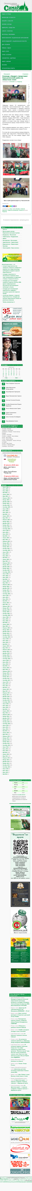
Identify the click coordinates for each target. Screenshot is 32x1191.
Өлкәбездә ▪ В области (8, 17)
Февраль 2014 (6, 757)
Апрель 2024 (6, 537)
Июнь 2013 (5, 772)
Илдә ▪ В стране (6, 14)
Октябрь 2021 (6, 591)
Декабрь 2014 (6, 739)
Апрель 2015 (6, 732)
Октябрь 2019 (6, 635)
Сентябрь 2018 (6, 658)
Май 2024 (5, 536)
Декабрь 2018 (6, 653)
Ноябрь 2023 (6, 546)
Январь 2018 (6, 673)
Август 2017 (5, 682)
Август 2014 (5, 747)
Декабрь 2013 (6, 761)
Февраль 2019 (6, 649)
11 (11, 371)
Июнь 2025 (5, 512)
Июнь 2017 (5, 685)
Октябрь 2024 (6, 526)
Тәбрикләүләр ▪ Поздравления (10, 236)
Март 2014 (5, 756)
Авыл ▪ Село (5, 51)
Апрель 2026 (6, 494)
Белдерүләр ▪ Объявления (9, 234)
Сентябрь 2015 (6, 723)
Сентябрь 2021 (6, 593)
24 (8, 374)
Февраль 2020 (6, 628)
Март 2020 (5, 626)
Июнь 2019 (5, 642)
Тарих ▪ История (6, 54)
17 (8, 373)
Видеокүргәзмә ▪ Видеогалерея (10, 244)
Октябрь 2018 (6, 656)
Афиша (4, 238)
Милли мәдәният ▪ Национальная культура (14, 41)
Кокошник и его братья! (17, 1061)
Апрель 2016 (6, 711)
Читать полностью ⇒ (9, 302)
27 (16, 374)
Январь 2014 (6, 759)
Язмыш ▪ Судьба (6, 48)
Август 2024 (5, 530)
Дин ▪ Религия (6, 44)
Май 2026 (5, 492)
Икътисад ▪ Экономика (8, 34)
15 (3, 373)
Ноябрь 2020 (6, 611)
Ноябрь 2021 (6, 590)
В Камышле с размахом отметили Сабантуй (19, 1035)
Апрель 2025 (6, 516)
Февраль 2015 (6, 736)
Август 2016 (5, 703)
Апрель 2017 (6, 689)
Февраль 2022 (6, 584)
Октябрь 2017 (6, 678)
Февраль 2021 (6, 606)
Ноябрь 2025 (6, 503)
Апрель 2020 (6, 624)
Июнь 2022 (5, 577)
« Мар (6, 377)
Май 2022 (5, 579)
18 (11, 373)
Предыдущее (6, 74)
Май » (16, 377)
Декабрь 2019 (6, 631)
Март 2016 (5, 712)
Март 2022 (5, 582)
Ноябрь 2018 (6, 655)
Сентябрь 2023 (6, 550)
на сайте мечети (21, 794)
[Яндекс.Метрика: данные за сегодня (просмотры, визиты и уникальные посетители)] (4, 1178)
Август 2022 (5, 573)
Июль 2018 (5, 662)
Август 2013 (5, 768)
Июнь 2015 (5, 729)
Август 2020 (5, 617)
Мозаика (4, 64)
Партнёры (5, 246)
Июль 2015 (5, 727)
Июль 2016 (5, 705)
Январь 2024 (6, 543)
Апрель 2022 (6, 581)
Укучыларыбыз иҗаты (8, 68)
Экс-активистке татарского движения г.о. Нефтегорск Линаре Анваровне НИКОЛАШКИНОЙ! (20, 1041)
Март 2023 (5, 561)
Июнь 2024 (5, 534)
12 (13, 371)
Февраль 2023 (6, 563)
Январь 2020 (6, 629)
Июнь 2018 (5, 664)
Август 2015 (5, 725)
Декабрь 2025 (6, 501)
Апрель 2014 (6, 754)
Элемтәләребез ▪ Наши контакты (11, 248)
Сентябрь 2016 (6, 702)
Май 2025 (5, 514)
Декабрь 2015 (6, 718)
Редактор (20, 81)
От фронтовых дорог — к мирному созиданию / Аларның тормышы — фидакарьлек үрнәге (19, 1082)
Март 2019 (5, 647)
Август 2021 (5, 595)
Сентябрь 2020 (6, 615)
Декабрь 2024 (6, 523)
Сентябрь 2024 (6, 528)
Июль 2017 (5, 684)
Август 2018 (5, 660)
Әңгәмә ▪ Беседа (7, 24)
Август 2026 (5, 487)
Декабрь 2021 (6, 588)
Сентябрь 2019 (6, 637)
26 (13, 374)
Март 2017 (5, 691)
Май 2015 (5, 730)
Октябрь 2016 (6, 700)
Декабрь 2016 (6, 696)
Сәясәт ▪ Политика (7, 31)
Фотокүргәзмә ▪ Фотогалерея (10, 240)
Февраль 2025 (6, 519)
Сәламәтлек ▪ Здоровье (9, 58)
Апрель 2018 (6, 667)
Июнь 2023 (5, 555)
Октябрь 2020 (6, 613)
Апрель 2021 (6, 602)
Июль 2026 (5, 489)
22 (3, 374)
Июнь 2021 (5, 599)
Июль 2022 (5, 575)
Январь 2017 (6, 694)
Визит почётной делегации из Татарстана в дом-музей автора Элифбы (20, 1015)
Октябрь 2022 (6, 570)
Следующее (26, 74)
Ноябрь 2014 (6, 741)
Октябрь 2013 (6, 765)
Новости (5, 229)
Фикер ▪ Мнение (6, 61)
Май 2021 (5, 600)
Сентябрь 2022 (6, 572)
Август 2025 (5, 508)
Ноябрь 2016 (6, 698)
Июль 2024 (5, 532)
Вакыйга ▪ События (7, 20)
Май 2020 (5, 622)
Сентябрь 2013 (6, 767)
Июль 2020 (5, 619)
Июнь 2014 (5, 750)
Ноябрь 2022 (6, 568)
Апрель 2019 (6, 646)
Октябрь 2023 (6, 548)
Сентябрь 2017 (6, 680)
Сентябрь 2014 (6, 745)
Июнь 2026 (5, 490)
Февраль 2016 (6, 714)
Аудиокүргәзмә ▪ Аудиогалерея (10, 242)
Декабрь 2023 (6, 545)
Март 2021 (5, 604)
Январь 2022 (6, 586)
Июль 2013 (5, 770)
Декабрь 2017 (6, 675)
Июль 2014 (5, 748)
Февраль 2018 (6, 671)
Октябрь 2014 (6, 743)
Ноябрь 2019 (6, 633)
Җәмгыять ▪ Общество (8, 27)
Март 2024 (5, 539)
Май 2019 (5, 644)
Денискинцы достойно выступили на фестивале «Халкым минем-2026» (20, 1071)
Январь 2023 (6, 564)
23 (6, 374)
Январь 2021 (6, 608)
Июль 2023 (5, 554)
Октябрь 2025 (6, 505)
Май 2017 (5, 687)
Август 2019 (5, 638)
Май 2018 (5, 665)
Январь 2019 (6, 651)
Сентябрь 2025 (6, 507)
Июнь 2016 (5, 707)
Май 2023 (5, 557)
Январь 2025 (6, 521)
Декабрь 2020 (6, 610)
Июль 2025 (5, 510)
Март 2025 (5, 517)
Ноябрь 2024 (6, 525)
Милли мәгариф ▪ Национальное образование (15, 37)
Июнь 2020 (5, 620)
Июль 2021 (5, 597)
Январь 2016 (6, 716)
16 (6, 373)
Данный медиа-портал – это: (8, 264)
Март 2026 (5, 496)
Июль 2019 (5, 640)
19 (13, 373)
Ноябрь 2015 (6, 720)
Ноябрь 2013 (6, 763)
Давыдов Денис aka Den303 (26, 1181)
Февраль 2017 (6, 693)
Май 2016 (5, 709)
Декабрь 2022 (6, 566)
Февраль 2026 (6, 498)
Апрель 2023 (6, 559)
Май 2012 (5, 774)
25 (11, 374)
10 (8, 371)
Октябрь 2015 (6, 721)
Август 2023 (5, 552)
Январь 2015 (6, 738)
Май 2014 (5, 752)
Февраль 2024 (6, 541)
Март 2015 (5, 734)
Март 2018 (5, 669)
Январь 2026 (6, 499)
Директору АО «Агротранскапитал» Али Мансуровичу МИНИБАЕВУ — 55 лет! (20, 1009)
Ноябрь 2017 (6, 676)
